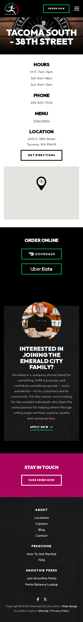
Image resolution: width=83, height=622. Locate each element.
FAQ (41, 560)
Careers (42, 523)
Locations (41, 518)
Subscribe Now (41, 480)
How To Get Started (41, 554)
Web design (69, 606)
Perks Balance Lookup (41, 584)
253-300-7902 (41, 103)
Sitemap (43, 611)
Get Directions (45, 155)
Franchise (41, 546)
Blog (41, 529)
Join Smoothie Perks (41, 578)
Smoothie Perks (41, 570)
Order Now (58, 8)
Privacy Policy (60, 611)
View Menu (41, 121)
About (41, 510)
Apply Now (39, 426)
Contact (41, 535)
